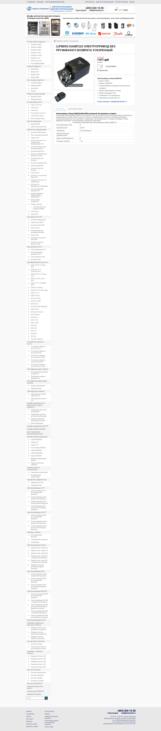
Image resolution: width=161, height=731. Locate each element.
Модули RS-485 (36, 96)
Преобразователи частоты (37, 262)
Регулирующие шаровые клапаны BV (39, 373)
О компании (30, 714)
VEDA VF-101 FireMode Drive (38, 284)
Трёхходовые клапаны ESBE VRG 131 (38, 395)
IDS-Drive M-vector (37, 312)
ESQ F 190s (34, 323)
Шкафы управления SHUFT (37, 426)
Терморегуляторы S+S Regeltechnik (38, 181)
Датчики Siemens (33, 670)
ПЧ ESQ (33, 336)
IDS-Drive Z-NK (36, 301)
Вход (132, 2)
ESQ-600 (34, 333)
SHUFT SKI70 (35, 296)
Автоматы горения (37, 681)
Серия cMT (34, 442)
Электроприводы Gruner (36, 545)
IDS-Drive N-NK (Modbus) (39, 306)
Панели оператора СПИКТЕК (37, 464)
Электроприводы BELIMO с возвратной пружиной (39, 601)
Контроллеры (49, 711)
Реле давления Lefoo (38, 257)
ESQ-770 (34, 331)
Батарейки (34, 88)
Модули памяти (36, 85)
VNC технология (36, 61)
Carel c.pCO (35, 107)
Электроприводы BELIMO (37, 591)
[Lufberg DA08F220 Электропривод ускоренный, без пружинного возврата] (60, 97)
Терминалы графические (36, 480)
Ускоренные (35, 542)
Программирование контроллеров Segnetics (51, 722)
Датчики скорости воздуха (37, 169)
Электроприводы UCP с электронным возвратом (39, 502)
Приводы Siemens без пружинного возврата (38, 628)
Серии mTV (34, 445)
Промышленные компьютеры (33, 469)
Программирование (54, 2)
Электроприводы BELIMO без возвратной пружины (39, 595)
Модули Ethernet (36, 99)
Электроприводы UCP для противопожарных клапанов (38, 507)
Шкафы (40, 2)
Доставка (29, 719)
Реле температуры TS (38, 249)
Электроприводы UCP (35, 488)
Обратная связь (31, 724)
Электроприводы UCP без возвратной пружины (38, 492)
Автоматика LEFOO (34, 247)
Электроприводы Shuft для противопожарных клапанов (38, 527)
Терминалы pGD (36, 485)
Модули (47, 714)
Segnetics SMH (36, 50)
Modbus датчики (36, 204)
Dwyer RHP (34, 214)
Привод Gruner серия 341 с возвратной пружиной (39, 557)
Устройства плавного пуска (35, 343)
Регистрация (121, 2)
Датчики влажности (37, 151)
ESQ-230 (34, 325)
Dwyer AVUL (35, 211)
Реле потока (35, 173)
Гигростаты (35, 235)
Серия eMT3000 (36, 456)
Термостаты (35, 138)
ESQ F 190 (34, 320)
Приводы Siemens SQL (38, 661)
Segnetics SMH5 (36, 47)
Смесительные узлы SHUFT (35, 687)
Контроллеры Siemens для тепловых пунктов (38, 647)
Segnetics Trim (36, 58)
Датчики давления (37, 165)
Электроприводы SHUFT (36, 512)
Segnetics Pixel (36, 53)
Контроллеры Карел (38, 118)
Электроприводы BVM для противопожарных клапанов (38, 586)
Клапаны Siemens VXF (38, 667)
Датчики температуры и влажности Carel (39, 155)
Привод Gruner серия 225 (39, 548)
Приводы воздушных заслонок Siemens (35, 624)
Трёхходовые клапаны (36, 391)
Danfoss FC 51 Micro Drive (39, 290)
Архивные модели (34, 694)
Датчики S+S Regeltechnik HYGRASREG (39, 185)
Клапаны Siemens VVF (38, 664)
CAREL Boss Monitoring (38, 127)
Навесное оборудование (36, 130)
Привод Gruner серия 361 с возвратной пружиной (39, 561)
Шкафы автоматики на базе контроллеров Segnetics (36, 405)
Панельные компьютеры (39, 472)
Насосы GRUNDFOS (34, 683)
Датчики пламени (37, 678)
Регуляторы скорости (38, 113)
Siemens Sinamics (37, 339)
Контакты (89, 2)
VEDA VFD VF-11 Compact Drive (36, 270)
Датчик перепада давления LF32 (37, 253)
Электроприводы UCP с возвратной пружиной (39, 498)
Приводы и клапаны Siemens (35, 652)
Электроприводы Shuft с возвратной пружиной (39, 522)
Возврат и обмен (32, 726)
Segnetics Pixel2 (36, 55)
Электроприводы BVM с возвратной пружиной (39, 575)
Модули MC (34, 72)
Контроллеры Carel (34, 102)
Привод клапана (36, 388)
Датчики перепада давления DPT (37, 190)
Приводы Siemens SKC (38, 659)
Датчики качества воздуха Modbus (39, 208)
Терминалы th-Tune (37, 482)
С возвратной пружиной (39, 539)
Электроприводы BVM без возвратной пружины (38, 580)
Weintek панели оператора (37, 437)
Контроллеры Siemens (35, 641)
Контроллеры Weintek (38, 448)
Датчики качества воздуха (37, 159)
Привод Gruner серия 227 (39, 550)
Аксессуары (49, 727)
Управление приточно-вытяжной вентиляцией (39, 415)
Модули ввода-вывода (36, 94)
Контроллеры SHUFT (38, 225)
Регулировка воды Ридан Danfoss (37, 382)
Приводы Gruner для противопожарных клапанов (37, 566)
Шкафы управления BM (36, 429)
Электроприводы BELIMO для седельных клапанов (39, 616)
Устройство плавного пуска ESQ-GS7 (38, 347)
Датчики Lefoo (36, 259)
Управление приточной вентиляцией (38, 410)
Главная (31, 2)
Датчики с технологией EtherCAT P (39, 176)
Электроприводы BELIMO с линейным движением (39, 612)
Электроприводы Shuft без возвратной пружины (38, 517)
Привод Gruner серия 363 (39, 553)
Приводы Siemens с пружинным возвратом (39, 633)
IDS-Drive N (34, 304)
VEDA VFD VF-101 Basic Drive (39, 275)
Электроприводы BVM (36, 571)
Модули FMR (35, 74)
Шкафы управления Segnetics (51, 717)
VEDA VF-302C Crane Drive (38, 279)
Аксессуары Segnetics (35, 80)
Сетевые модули (36, 83)
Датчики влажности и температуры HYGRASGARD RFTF (38, 142)
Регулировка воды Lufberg (37, 369)
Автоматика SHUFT (34, 217)
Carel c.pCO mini (36, 105)
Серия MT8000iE (36, 450)
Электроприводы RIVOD (36, 620)
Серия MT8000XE (36, 453)
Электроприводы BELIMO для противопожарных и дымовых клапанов (39, 606)
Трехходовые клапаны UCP (38, 399)
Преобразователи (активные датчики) (37, 231)
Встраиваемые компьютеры (36, 476)
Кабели (33, 91)
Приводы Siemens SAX (38, 656)
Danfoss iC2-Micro (37, 287)
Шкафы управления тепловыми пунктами (38, 419)
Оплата (28, 716)
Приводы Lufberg (33, 532)
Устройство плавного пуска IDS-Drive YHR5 (38, 365)
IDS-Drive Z (34, 317)
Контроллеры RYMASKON (35, 200)
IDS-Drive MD (35, 315)
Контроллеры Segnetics (36, 42)
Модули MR (34, 69)
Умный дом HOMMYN (35, 691)
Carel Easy (34, 110)
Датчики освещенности (39, 163)
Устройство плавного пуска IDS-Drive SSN (38, 356)
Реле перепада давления (39, 135)
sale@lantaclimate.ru (96, 10)
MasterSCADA (35, 124)
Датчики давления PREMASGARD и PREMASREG (37, 195)
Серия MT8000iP (36, 439)
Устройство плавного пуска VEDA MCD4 (38, 361)
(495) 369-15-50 (95, 8)
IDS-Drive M (34, 309)
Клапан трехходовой (38, 386)
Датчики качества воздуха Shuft (37, 243)
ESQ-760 (34, 328)
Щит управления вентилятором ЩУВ (34, 433)
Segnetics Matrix (36, 44)
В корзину (111, 66)
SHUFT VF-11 (35, 293)
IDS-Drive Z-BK (36, 298)
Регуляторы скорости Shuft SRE (38, 238)
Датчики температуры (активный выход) (38, 147)
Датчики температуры (38, 132)
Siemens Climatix (36, 644)
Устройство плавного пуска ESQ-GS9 (38, 352)
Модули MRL (35, 77)
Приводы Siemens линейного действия (38, 637)
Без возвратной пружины (36, 536)
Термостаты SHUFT (37, 222)
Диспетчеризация (105, 2)
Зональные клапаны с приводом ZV (38, 377)
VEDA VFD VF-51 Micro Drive (38, 266)
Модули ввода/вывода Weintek (38, 459)
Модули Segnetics (34, 66)
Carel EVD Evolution (37, 116)
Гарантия (29, 721)
